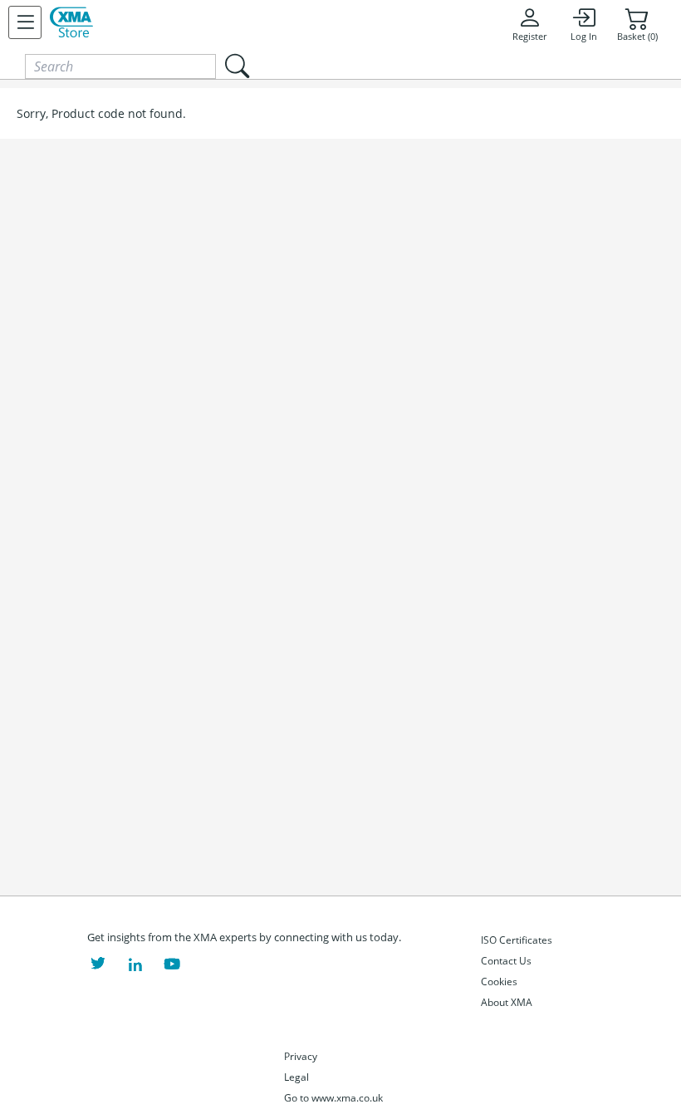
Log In (584, 36)
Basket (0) (637, 36)
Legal (296, 1077)
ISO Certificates (516, 940)
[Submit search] (236, 66)
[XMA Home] (71, 22)
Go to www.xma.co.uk (333, 1098)
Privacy (300, 1056)
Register (529, 36)
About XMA (506, 1002)
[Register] (25, 22)
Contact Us (506, 961)
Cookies (499, 981)
